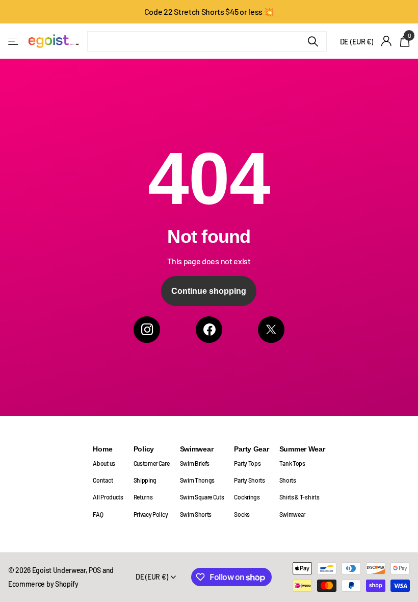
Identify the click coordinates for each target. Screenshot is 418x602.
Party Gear (251, 449)
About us (104, 463)
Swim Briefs (195, 463)
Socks (241, 514)
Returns (143, 496)
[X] (271, 329)
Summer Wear (302, 449)
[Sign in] (386, 41)
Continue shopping (208, 291)
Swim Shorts (196, 514)
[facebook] (209, 329)
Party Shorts (249, 480)
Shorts (287, 480)
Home (102, 449)
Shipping (145, 480)
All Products (108, 496)
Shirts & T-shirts (299, 496)
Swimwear (197, 449)
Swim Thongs (197, 480)
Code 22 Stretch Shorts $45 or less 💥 (209, 11)
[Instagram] (147, 329)
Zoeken (313, 41)
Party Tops (247, 463)
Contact (103, 480)
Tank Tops (292, 463)
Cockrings (246, 496)
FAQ (98, 514)
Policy (144, 449)
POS (95, 570)
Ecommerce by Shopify (43, 584)
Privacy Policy (151, 514)
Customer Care (152, 463)
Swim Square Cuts (202, 496)
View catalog (14, 41)
